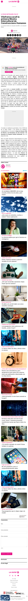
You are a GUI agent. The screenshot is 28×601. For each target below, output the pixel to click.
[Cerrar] (26, 596)
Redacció (15, 30)
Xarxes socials (14, 587)
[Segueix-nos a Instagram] (15, 575)
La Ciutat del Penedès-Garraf (9, 14)
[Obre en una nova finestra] (8, 593)
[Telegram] (18, 35)
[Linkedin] (13, 35)
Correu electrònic (4, 530)
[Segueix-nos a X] (12, 575)
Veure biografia (8, 166)
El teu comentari (4, 536)
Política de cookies (14, 582)
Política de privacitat (14, 580)
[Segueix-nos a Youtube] (18, 575)
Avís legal (14, 578)
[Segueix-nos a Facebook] (10, 575)
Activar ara (8, 71)
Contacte (14, 585)
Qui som (14, 583)
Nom (2, 523)
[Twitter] (10, 35)
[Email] (20, 35)
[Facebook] (8, 35)
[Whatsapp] (15, 35)
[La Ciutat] (14, 2)
